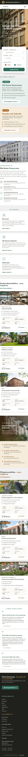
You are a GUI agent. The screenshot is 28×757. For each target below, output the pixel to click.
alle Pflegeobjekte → (5, 477)
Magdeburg (5, 707)
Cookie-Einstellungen (7, 735)
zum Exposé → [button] (21, 327)
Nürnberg (4, 701)
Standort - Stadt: (7, 55)
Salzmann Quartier (9, 538)
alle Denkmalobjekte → (6, 288)
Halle (3, 709)
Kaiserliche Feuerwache (11, 390)
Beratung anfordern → (10, 687)
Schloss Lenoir (7, 350)
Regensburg (5, 717)
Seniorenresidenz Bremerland (13, 579)
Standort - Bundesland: (9, 49)
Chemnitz (4, 711)
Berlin (3, 703)
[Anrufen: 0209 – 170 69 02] (25, 2)
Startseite (5, 6)
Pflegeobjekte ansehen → (10, 130)
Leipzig (3, 699)
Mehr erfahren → (6, 228)
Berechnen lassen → (7, 250)
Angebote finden (14, 69)
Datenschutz (5, 731)
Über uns (4, 727)
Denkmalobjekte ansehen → (11, 101)
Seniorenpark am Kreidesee (12, 497)
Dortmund (4, 721)
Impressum (21, 755)
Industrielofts (7, 309)
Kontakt (4, 733)
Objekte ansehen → (7, 272)
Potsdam (4, 705)
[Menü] (25, 6)
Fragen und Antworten (7, 729)
